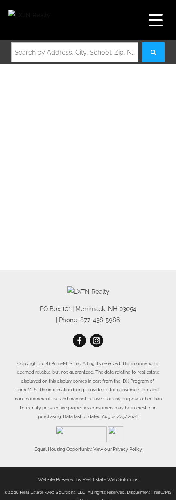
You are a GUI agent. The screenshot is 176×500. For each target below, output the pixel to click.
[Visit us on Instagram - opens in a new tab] (96, 341)
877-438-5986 (100, 320)
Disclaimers (138, 492)
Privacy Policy (127, 449)
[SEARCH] (153, 52)
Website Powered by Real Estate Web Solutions (88, 479)
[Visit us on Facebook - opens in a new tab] (79, 341)
